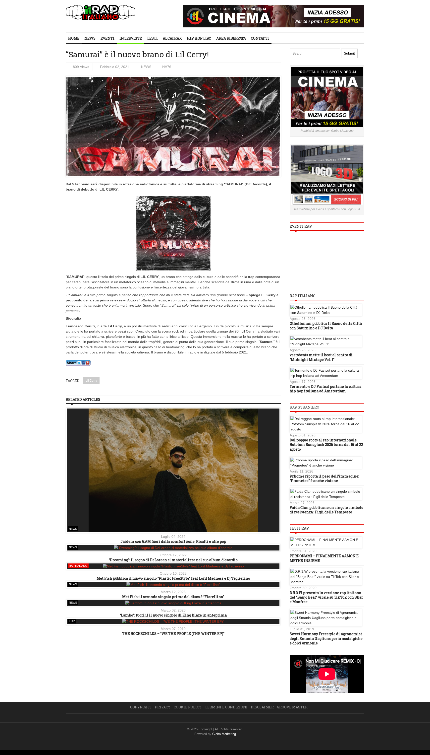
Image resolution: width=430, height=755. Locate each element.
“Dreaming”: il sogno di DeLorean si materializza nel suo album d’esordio (173, 559)
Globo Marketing (224, 734)
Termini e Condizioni (226, 707)
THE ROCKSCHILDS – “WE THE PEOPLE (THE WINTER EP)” (173, 633)
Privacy (162, 707)
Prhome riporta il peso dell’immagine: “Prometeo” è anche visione (324, 478)
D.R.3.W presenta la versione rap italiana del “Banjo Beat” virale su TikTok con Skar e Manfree (326, 597)
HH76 (166, 67)
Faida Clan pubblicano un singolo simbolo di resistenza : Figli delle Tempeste (326, 509)
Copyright (141, 707)
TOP (72, 620)
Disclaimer (262, 707)
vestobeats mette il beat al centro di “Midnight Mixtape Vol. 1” (321, 357)
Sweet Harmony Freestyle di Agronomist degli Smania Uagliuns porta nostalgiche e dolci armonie (326, 638)
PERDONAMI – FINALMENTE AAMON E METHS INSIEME (324, 558)
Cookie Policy (188, 707)
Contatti (260, 38)
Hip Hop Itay (199, 38)
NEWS (90, 38)
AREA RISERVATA (231, 38)
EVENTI (107, 38)
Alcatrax (172, 38)
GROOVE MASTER (292, 707)
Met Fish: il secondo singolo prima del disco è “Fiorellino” (173, 596)
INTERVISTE (130, 38)
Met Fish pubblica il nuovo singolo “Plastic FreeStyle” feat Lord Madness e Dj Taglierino (173, 578)
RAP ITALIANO (78, 565)
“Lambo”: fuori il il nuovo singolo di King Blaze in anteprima (173, 615)
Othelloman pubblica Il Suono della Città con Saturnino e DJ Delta (326, 325)
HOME (73, 38)
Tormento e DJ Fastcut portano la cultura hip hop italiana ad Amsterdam (325, 388)
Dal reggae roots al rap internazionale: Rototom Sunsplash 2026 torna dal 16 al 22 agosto (326, 444)
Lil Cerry (91, 380)
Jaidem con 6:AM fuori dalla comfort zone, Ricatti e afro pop (173, 541)
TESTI (152, 38)
